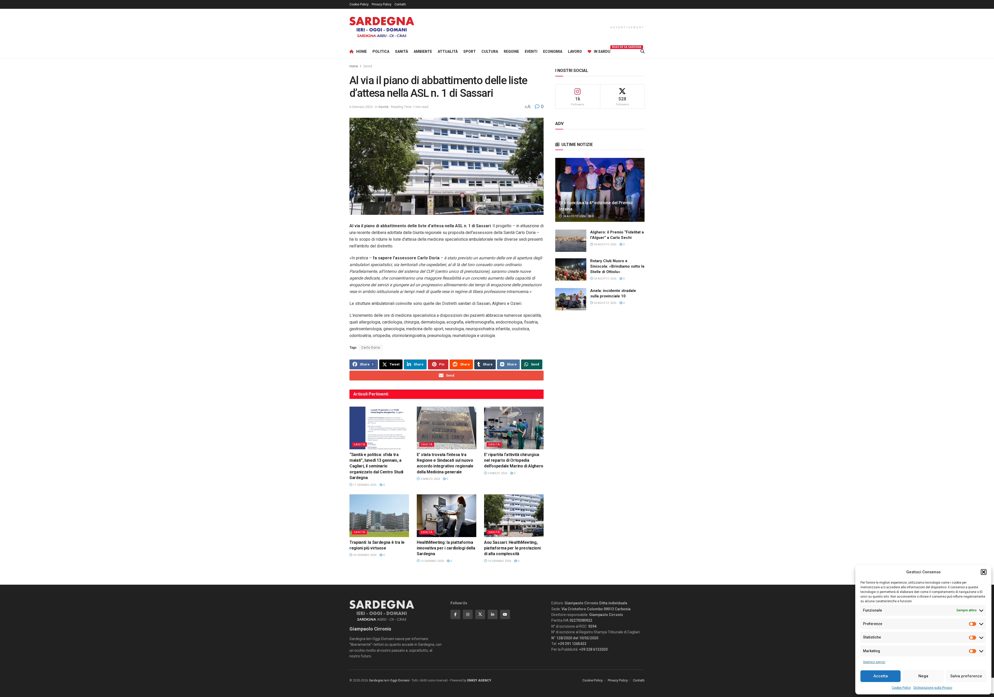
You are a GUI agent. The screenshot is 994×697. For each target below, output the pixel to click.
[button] (983, 572)
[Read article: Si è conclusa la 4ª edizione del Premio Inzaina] (600, 190)
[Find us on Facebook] (455, 614)
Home (361, 51)
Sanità (401, 51)
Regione (511, 51)
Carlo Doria (370, 347)
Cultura (489, 51)
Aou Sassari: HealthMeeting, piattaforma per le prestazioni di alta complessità (512, 548)
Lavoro (575, 51)
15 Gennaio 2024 (432, 561)
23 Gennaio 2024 (364, 555)
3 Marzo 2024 (497, 473)
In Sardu (602, 51)
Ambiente (423, 51)
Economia (552, 51)
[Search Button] (642, 51)
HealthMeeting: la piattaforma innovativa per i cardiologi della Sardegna (446, 548)
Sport (469, 51)
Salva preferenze (966, 676)
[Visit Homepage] (381, 27)
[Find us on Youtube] (505, 614)
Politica (380, 51)
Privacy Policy (381, 4)
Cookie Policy (901, 687)
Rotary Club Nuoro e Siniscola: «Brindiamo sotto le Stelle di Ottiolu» (617, 266)
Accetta (880, 676)
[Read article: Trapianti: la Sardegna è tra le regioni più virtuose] (379, 515)
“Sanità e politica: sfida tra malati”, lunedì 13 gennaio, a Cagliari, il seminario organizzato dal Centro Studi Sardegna (376, 466)
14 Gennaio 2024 (499, 561)
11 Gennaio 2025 (364, 485)
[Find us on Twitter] (480, 614)
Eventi (531, 51)
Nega (923, 676)
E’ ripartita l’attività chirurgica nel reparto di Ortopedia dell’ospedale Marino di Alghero (513, 460)
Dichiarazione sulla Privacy (932, 687)
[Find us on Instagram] (468, 614)
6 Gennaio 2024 (360, 107)
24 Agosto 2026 (573, 216)
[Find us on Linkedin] (493, 614)
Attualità (448, 51)
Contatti (400, 4)
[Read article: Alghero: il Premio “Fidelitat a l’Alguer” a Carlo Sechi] (570, 241)
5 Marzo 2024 (430, 479)
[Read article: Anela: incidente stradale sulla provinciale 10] (570, 299)
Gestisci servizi (874, 662)
